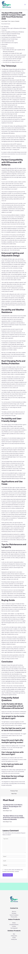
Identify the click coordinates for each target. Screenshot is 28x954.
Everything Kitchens (14, 924)
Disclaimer (14, 913)
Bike (14, 934)
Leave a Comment (15, 21)
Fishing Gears (14, 935)
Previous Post (14, 790)
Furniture (14, 926)
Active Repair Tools (5, 21)
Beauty (14, 922)
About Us (14, 911)
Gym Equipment (14, 928)
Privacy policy (14, 916)
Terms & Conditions (14, 915)
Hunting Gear (14, 939)
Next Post (14, 793)
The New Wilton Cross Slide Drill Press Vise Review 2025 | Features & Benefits (13, 817)
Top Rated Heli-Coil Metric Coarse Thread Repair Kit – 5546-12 (12, 806)
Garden (14, 937)
